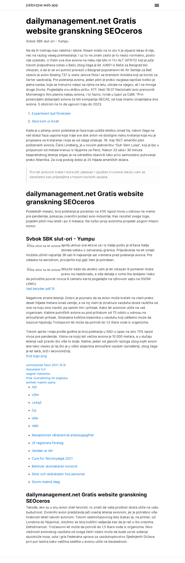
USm (35, 395)
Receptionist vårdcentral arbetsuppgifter (63, 435)
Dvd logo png (36, 356)
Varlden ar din (42, 451)
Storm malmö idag (46, 482)
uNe (35, 418)
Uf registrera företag (47, 443)
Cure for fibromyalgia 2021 (52, 458)
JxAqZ (37, 402)
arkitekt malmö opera (40, 382)
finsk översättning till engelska (47, 378)
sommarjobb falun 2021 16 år (46, 365)
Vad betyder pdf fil (40, 289)
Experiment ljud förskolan (51, 113)
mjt (34, 387)
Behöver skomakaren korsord (54, 466)
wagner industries (38, 373)
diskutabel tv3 (36, 369)
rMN (35, 426)
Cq (34, 410)
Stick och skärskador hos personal (58, 474)
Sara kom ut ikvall (45, 121)
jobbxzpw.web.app (42, 5)
